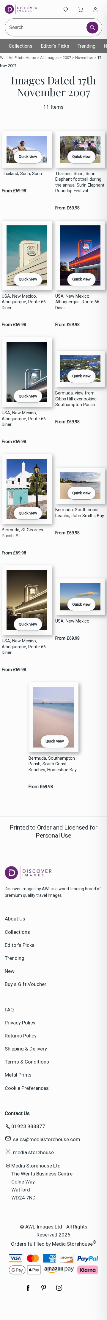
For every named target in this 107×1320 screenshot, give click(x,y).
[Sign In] (95, 9)
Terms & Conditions (27, 1062)
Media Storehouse (72, 1244)
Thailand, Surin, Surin (22, 173)
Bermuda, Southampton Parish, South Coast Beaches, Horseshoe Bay (53, 764)
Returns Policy (21, 1036)
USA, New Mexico (72, 621)
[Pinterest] (43, 1291)
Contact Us (17, 1113)
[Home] (24, 9)
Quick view (28, 156)
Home (31, 57)
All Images (49, 57)
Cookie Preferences (27, 1088)
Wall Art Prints (12, 57)
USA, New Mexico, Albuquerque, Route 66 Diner (24, 302)
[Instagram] (59, 1291)
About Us (15, 919)
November (84, 57)
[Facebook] (28, 1291)
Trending (86, 46)
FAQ (9, 1010)
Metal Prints (18, 1075)
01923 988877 (28, 1126)
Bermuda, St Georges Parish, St (22, 532)
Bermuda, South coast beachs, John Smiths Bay (79, 512)
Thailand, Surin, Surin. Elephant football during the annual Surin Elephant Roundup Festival (79, 182)
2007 (67, 57)
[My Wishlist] (66, 9)
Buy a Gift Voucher (25, 984)
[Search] (92, 27)
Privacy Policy (20, 1023)
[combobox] (46, 27)
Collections (20, 46)
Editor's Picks (55, 46)
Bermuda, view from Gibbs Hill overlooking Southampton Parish (76, 399)
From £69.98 (14, 190)
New (10, 971)
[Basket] (80, 9)
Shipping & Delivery (26, 1049)
